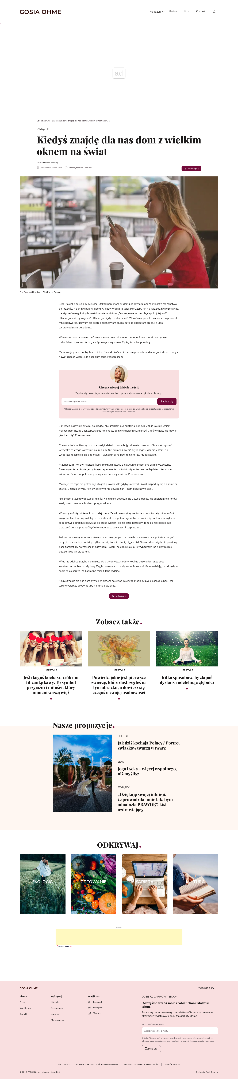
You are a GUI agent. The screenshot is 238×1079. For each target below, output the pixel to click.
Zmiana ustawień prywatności (141, 1064)
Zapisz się (167, 401)
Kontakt (200, 11)
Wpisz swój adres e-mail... (154, 1024)
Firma (23, 996)
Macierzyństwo (58, 1020)
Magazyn (156, 11)
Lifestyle (55, 1002)
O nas (187, 11)
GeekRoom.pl (212, 1072)
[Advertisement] (119, 937)
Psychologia (57, 1008)
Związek (56, 121)
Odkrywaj (56, 996)
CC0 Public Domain (52, 292)
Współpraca (25, 1008)
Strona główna (43, 121)
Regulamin (64, 1064)
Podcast (174, 11)
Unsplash (36, 292)
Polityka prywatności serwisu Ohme (97, 1064)
